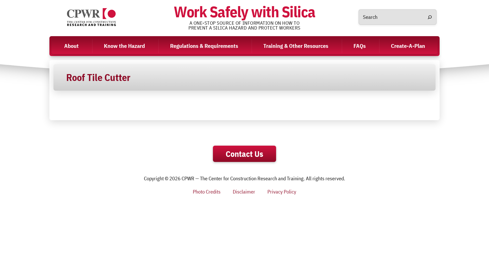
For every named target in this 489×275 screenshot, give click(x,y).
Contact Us (244, 153)
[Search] (429, 17)
